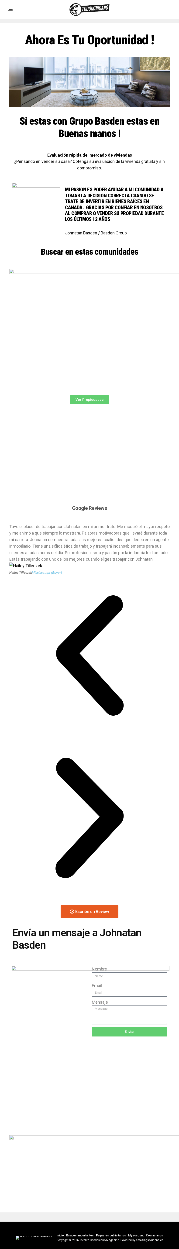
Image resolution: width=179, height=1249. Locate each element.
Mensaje (100, 1002)
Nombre (99, 969)
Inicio (60, 1235)
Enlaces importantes (80, 1235)
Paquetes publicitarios (111, 1235)
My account (136, 1235)
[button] (89, 656)
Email (97, 985)
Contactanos (154, 1235)
